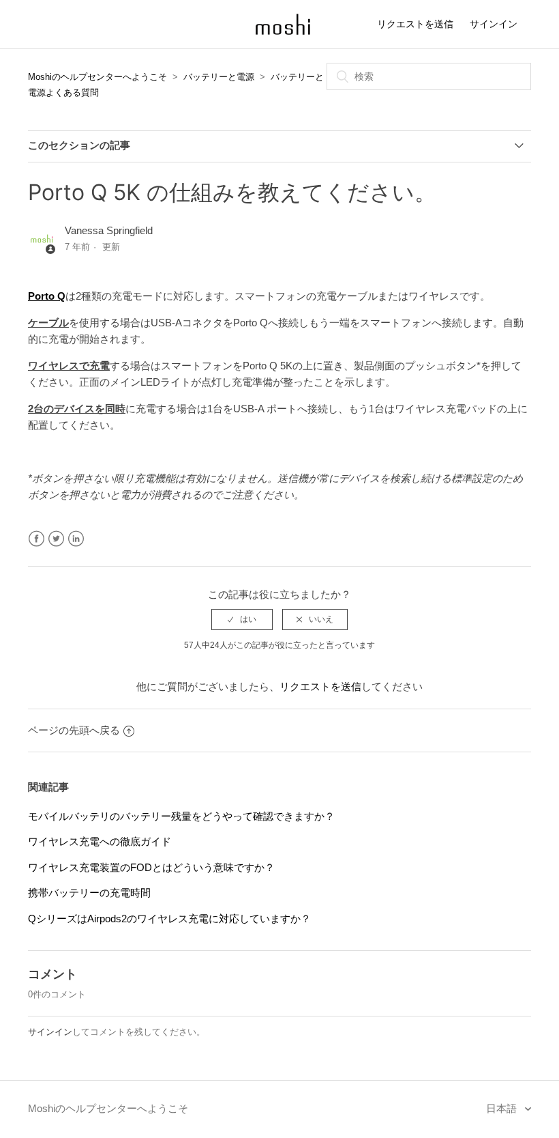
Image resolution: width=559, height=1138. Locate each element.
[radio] (242, 619)
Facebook (36, 538)
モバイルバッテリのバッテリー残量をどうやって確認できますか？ (181, 816)
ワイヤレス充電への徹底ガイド (99, 841)
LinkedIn (76, 538)
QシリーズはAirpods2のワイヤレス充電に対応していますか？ (169, 918)
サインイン (50, 1032)
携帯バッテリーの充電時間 (89, 892)
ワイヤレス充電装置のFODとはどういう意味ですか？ (151, 867)
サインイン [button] (493, 23)
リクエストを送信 (415, 23)
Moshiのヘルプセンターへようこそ (97, 77)
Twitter (56, 538)
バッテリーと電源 (218, 77)
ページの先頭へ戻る (74, 730)
